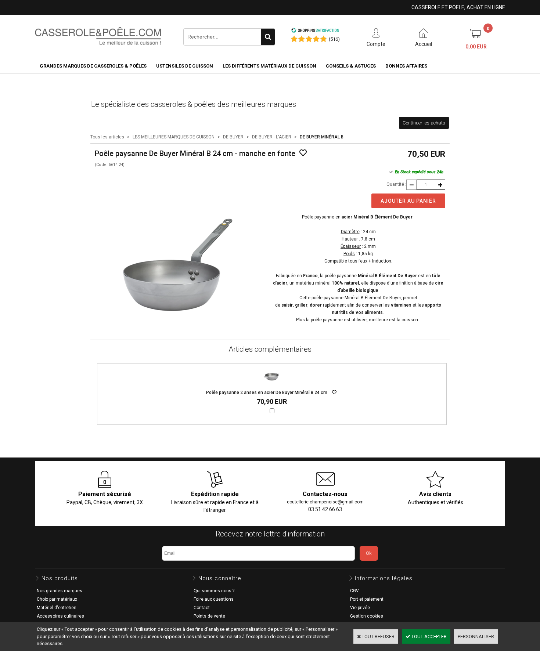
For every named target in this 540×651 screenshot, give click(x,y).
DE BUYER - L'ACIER (271, 137)
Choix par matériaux (57, 599)
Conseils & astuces (351, 66)
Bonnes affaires (406, 66)
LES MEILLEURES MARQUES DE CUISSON (174, 137)
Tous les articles (107, 137)
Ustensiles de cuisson (184, 66)
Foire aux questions (214, 599)
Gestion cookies (366, 616)
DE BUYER (233, 137)
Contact (202, 607)
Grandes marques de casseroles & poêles (93, 66)
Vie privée (360, 607)
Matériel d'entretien (56, 607)
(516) (334, 39)
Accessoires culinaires (60, 616)
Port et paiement (367, 599)
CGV (354, 590)
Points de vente (209, 616)
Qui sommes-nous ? (214, 590)
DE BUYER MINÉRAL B (321, 137)
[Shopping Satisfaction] (315, 31)
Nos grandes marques (59, 590)
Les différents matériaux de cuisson (269, 66)
